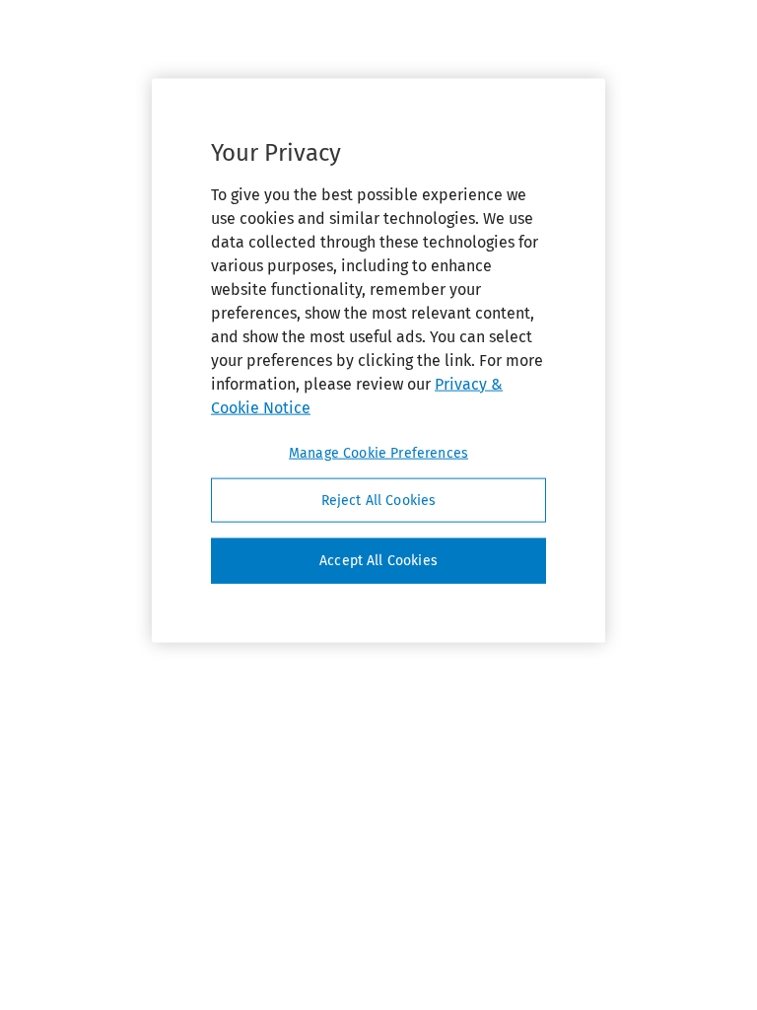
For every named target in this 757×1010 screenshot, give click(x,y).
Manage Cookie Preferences (378, 452)
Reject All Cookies (379, 499)
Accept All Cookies (378, 560)
